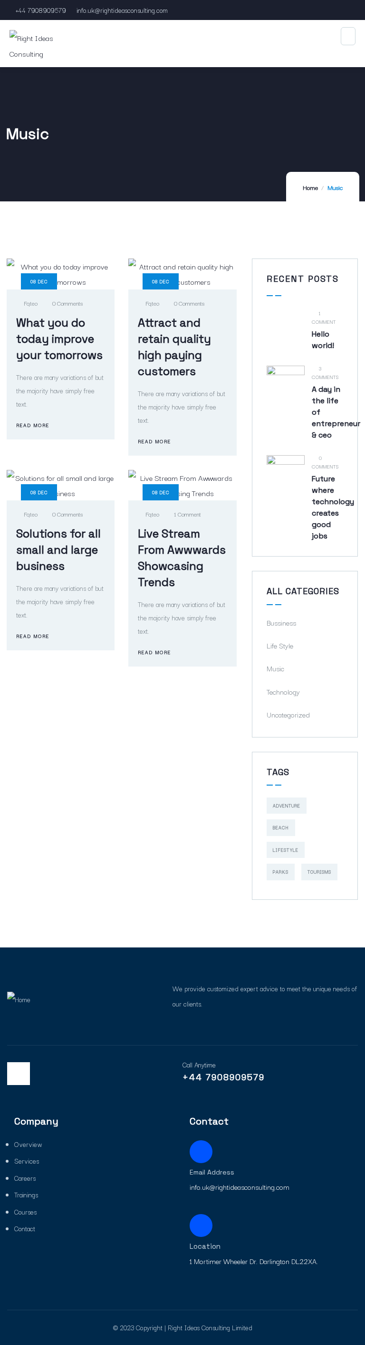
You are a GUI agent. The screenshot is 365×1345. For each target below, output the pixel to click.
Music (275, 668)
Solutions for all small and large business (58, 549)
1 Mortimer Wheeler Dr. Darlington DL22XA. (254, 1260)
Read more (32, 425)
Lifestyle (285, 849)
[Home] (18, 999)
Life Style (280, 645)
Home (310, 187)
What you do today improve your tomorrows (59, 338)
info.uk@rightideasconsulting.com (122, 10)
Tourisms (319, 871)
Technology (283, 691)
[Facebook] (18, 1073)
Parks (280, 871)
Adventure (286, 805)
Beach (281, 827)
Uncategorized (288, 714)
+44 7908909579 (41, 10)
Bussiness (281, 622)
